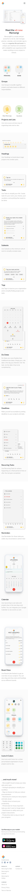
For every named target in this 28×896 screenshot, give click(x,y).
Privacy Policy (5, 887)
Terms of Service (6, 890)
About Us (4, 884)
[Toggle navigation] (24, 3)
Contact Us (19, 868)
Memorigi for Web (6, 868)
